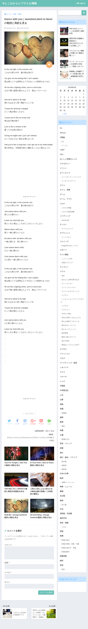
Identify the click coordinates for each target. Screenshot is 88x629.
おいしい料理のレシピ (68, 159)
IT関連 (62, 137)
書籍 (61, 491)
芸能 (61, 531)
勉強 (61, 422)
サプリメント (65, 233)
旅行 (61, 453)
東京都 (64, 461)
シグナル (65, 295)
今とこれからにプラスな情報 (19, 3)
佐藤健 (64, 413)
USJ (61, 154)
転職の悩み (66, 540)
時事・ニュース (66, 487)
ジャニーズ (64, 241)
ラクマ (62, 372)
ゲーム (62, 194)
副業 (61, 417)
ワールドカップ (67, 229)
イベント (63, 168)
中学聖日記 (64, 390)
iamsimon (28, 437)
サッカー (63, 224)
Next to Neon (40, 437)
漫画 (61, 500)
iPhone (63, 133)
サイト (7, 582)
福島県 (64, 465)
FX (61, 128)
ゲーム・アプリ (66, 199)
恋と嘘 (64, 504)
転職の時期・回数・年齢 (70, 544)
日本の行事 (64, 473)
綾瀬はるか (66, 439)
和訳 (47, 431)
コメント (8, 545)
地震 (61, 430)
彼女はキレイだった (69, 325)
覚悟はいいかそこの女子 (70, 345)
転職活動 (63, 556)
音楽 (52, 431)
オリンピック (65, 173)
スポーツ (63, 250)
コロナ (62, 204)
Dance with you (14, 437)
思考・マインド (66, 443)
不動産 (62, 386)
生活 (61, 509)
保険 (61, 404)
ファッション (65, 354)
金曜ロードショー (68, 482)
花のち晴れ (66, 341)
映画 (61, 478)
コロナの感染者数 (68, 212)
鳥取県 (64, 469)
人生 (61, 395)
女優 (61, 435)
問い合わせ (81, 3)
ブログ (62, 358)
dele (63, 276)
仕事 (61, 400)
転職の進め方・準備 (69, 548)
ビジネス (63, 349)
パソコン (65, 145)
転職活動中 (66, 552)
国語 (63, 426)
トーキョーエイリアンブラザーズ (72, 300)
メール (8, 572)
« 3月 (64, 114)
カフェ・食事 (65, 190)
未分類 (62, 496)
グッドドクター (67, 283)
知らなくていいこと (69, 329)
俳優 (61, 409)
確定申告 (63, 518)
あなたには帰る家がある (70, 279)
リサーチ (63, 377)
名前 (7, 563)
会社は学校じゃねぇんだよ (71, 317)
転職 (61, 536)
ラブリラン (66, 310)
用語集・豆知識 (66, 513)
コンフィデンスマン (69, 287)
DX (63, 142)
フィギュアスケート (69, 181)
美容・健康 (64, 523)
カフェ (62, 185)
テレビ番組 (64, 254)
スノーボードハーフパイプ (71, 177)
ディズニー (64, 267)
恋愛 (61, 448)
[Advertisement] (29, 179)
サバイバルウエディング (70, 291)
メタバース (64, 367)
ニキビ (64, 527)
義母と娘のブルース (69, 337)
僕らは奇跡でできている (70, 321)
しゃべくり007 (67, 259)
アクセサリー (65, 164)
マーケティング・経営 (68, 363)
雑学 (61, 561)
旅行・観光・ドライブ (68, 457)
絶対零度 (65, 333)
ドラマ (62, 271)
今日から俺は (66, 313)
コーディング (65, 216)
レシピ (62, 381)
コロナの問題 (66, 208)
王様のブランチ (67, 262)
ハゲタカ (65, 306)
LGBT (62, 150)
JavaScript (65, 220)
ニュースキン (66, 237)
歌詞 (52, 440)
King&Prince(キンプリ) (70, 246)
